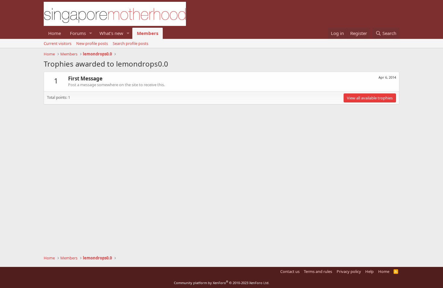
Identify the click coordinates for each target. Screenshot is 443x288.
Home (54, 33)
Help (369, 271)
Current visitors (57, 43)
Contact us (290, 271)
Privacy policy (349, 271)
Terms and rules (318, 271)
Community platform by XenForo (221, 282)
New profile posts (92, 43)
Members (147, 33)
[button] (90, 33)
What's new (111, 33)
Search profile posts (130, 43)
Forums (78, 33)
